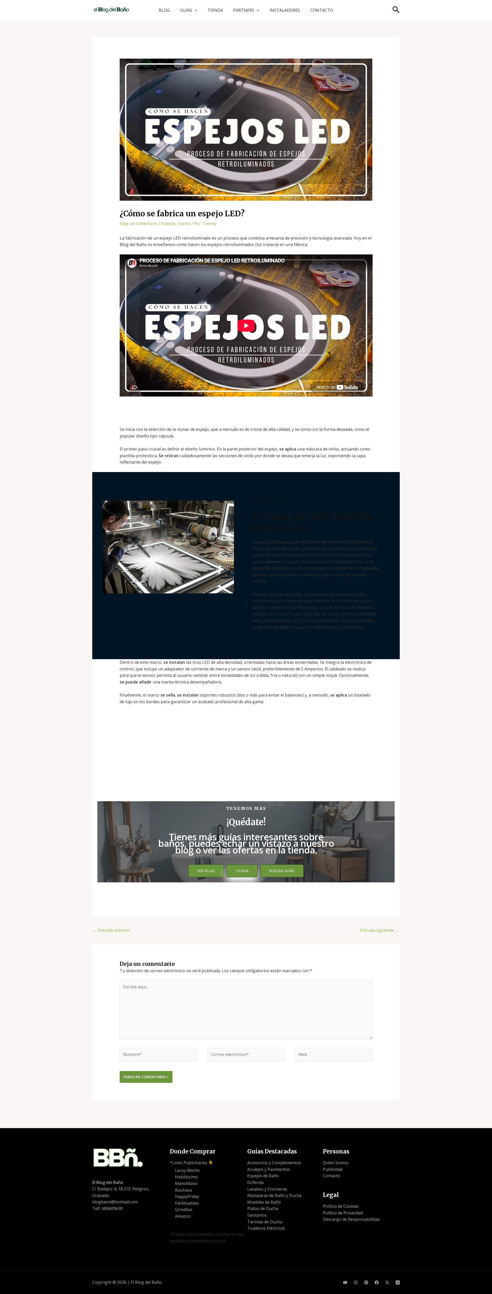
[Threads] (398, 1282)
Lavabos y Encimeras (267, 1189)
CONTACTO (321, 10)
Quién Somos (335, 1162)
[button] (194, 10)
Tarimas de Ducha (264, 1222)
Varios (184, 223)
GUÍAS (186, 10)
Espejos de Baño (263, 1176)
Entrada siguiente (379, 930)
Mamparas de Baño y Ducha (274, 1195)
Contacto (331, 1176)
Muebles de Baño (264, 1202)
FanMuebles (187, 1203)
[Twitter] (387, 1282)
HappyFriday (187, 1196)
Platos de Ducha (262, 1208)
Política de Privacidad (343, 1213)
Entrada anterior (111, 930)
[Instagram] (356, 1282)
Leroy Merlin (187, 1170)
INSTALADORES (285, 10)
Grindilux (183, 1209)
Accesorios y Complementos (274, 1162)
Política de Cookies (341, 1206)
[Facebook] (377, 1282)
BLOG (164, 10)
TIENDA (215, 10)
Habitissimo (186, 1177)
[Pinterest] (366, 1282)
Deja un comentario (139, 223)
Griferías (255, 1182)
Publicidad (332, 1169)
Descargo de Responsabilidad (351, 1219)
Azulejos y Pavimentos (268, 1169)
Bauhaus (183, 1190)
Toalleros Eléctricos (266, 1228)
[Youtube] (345, 1282)
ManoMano (186, 1183)
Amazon (183, 1216)
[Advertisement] (246, 760)
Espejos (168, 223)
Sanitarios (257, 1215)
